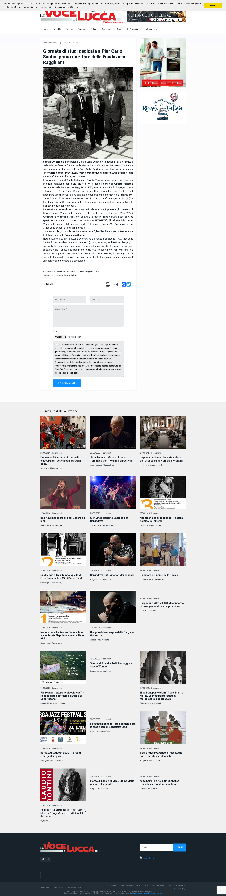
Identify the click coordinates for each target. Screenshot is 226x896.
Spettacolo (107, 29)
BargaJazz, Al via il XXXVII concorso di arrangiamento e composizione (162, 604)
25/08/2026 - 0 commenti (150, 513)
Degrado (82, 29)
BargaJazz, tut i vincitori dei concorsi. (113, 575)
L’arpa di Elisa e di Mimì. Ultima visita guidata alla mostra (112, 782)
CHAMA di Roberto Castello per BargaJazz (109, 519)
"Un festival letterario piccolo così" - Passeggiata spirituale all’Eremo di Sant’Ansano (62, 696)
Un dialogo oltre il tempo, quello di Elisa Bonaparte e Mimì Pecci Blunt (61, 576)
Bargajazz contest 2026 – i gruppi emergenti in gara (60, 754)
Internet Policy (179, 885)
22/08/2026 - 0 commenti (51, 627)
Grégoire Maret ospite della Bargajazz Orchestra (113, 633)
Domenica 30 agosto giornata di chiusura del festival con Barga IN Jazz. (60, 461)
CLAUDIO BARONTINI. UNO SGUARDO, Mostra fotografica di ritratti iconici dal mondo (63, 813)
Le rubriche (148, 29)
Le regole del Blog (143, 885)
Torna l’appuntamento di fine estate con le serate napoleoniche (161, 754)
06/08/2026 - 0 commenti (100, 776)
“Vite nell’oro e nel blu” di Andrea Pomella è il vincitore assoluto (159, 782)
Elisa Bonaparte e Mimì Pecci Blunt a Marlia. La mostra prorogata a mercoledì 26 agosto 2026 (161, 696)
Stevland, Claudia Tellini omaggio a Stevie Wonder (111, 665)
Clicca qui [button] (75, 7)
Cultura (94, 29)
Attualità (57, 29)
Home (45, 29)
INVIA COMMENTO (67, 383)
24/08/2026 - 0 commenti (51, 570)
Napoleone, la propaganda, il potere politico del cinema (161, 519)
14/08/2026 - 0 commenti (150, 748)
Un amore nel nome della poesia (159, 575)
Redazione (48, 284)
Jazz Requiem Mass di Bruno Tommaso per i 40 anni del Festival (111, 459)
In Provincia (132, 29)
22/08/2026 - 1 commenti (150, 570)
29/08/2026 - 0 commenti (51, 453)
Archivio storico (156, 893)
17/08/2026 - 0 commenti (150, 688)
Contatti (121, 885)
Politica (69, 29)
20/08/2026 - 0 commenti (150, 598)
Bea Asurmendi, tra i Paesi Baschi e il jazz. (62, 519)
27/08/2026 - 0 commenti (150, 453)
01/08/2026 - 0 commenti (150, 776)
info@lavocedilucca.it (141, 893)
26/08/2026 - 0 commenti (100, 513)
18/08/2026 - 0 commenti (51, 688)
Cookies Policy (179, 889)
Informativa (130, 885)
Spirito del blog (110, 885)
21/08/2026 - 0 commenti (100, 627)
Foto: (55, 331)
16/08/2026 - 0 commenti (100, 719)
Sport (120, 29)
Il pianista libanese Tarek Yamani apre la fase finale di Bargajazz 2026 (112, 725)
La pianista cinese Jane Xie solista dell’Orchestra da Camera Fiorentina (161, 459)
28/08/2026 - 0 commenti (100, 453)
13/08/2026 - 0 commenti (51, 805)
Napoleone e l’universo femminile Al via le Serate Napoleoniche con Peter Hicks (62, 635)
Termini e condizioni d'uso (162, 885)
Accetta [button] (213, 6)
